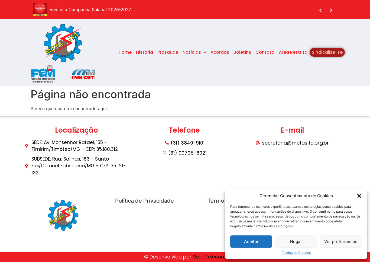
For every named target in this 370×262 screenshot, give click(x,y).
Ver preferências (340, 241)
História (144, 52)
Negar (296, 241)
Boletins (242, 52)
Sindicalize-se (327, 52)
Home (125, 52)
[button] (359, 196)
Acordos (219, 52)
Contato (264, 52)
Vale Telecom (209, 256)
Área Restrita (293, 52)
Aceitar (251, 241)
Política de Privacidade (144, 200)
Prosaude (167, 52)
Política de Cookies (296, 253)
